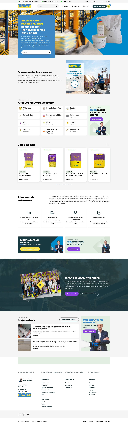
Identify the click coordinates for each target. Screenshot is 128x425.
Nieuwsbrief (92, 394)
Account (101, 1)
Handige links (92, 379)
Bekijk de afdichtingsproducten (30, 249)
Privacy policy (99, 421)
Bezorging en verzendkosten (48, 392)
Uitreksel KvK (44, 385)
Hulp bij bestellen (45, 390)
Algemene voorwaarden (47, 387)
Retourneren (44, 397)
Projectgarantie (45, 382)
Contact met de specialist (88, 293)
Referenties (91, 385)
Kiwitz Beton (92, 387)
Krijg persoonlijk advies (99, 6)
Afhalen (43, 394)
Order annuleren (45, 399)
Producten (67, 382)
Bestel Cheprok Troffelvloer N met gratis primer (33, 26)
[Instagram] (23, 414)
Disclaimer (107, 421)
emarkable (45, 421)
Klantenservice (45, 379)
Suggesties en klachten (46, 406)
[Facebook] (19, 414)
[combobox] (48, 6)
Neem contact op (96, 119)
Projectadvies (68, 387)
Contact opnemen (89, 331)
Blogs (87, 1)
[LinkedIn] (28, 414)
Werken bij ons (92, 392)
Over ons (91, 382)
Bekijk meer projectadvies (68, 319)
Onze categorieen (69, 379)
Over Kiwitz (94, 1)
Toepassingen (68, 385)
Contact (108, 1)
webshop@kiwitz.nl (22, 391)
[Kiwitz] (24, 6)
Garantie (43, 401)
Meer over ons (70, 293)
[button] (108, 144)
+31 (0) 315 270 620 (22, 389)
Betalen (43, 404)
